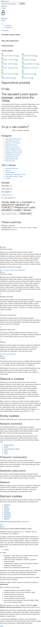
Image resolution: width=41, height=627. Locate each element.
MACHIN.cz (13, 230)
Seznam (6, 511)
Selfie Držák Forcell (11, 159)
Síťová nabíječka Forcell (13, 149)
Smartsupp (7, 515)
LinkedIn (6, 509)
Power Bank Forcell (11, 157)
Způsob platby (9, 172)
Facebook (7, 505)
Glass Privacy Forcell (12, 141)
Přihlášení (8, 25)
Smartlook (7, 513)
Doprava (8, 170)
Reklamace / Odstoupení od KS (15, 174)
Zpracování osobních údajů (14, 176)
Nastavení (22, 270)
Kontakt (7, 178)
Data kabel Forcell (11, 145)
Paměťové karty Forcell (12, 155)
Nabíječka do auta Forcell (13, 153)
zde (37, 409)
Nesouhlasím (14, 270)
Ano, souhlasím (5, 270)
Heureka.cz (7, 517)
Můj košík (5, 30)
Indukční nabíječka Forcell (13, 151)
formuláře (31, 411)
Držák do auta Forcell (12, 147)
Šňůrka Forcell (10, 161)
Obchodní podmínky (11, 168)
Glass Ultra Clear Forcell (13, 139)
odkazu (37, 607)
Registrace (8, 27)
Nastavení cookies (25, 228)
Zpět (1, 524)
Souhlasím (12, 354)
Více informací (4, 354)
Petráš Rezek (24, 522)
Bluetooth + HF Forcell (12, 143)
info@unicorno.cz (6, 195)
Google (6, 507)
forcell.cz (16, 228)
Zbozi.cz (6, 519)
